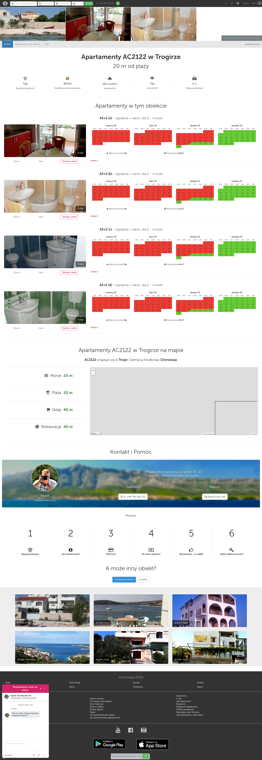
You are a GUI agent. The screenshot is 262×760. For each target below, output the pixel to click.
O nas (178, 699)
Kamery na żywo (97, 699)
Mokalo (200, 682)
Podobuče (138, 687)
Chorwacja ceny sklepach (101, 701)
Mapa (46, 44)
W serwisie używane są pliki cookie (127, 756)
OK (145, 756)
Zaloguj (246, 3)
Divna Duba (74, 682)
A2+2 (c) (246, 38)
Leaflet (205, 434)
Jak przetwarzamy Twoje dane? (189, 715)
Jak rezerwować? (183, 701)
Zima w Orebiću (97, 707)
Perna (72, 687)
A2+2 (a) (227, 38)
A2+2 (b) (237, 38)
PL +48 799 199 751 (105, 3)
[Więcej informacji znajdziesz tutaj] (25, 721)
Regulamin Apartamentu (186, 707)
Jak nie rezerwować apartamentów (105, 718)
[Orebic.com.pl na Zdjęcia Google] (143, 731)
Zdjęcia (17, 161)
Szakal (92, 712)
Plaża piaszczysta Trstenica (187, 712)
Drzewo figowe (96, 710)
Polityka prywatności (185, 710)
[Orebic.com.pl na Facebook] (130, 731)
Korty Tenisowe (96, 704)
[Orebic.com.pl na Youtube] (118, 731)
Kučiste (136, 682)
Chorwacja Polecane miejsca (102, 715)
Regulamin (180, 704)
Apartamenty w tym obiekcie (27, 44)
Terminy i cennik (69, 161)
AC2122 (7, 44)
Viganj (200, 687)
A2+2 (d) (256, 38)
